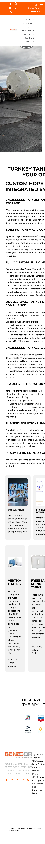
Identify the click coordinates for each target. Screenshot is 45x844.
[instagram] (10, 8)
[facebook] (10, 4)
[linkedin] (16, 8)
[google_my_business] (10, 12)
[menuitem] (29, 19)
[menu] (41, 3)
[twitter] (16, 4)
